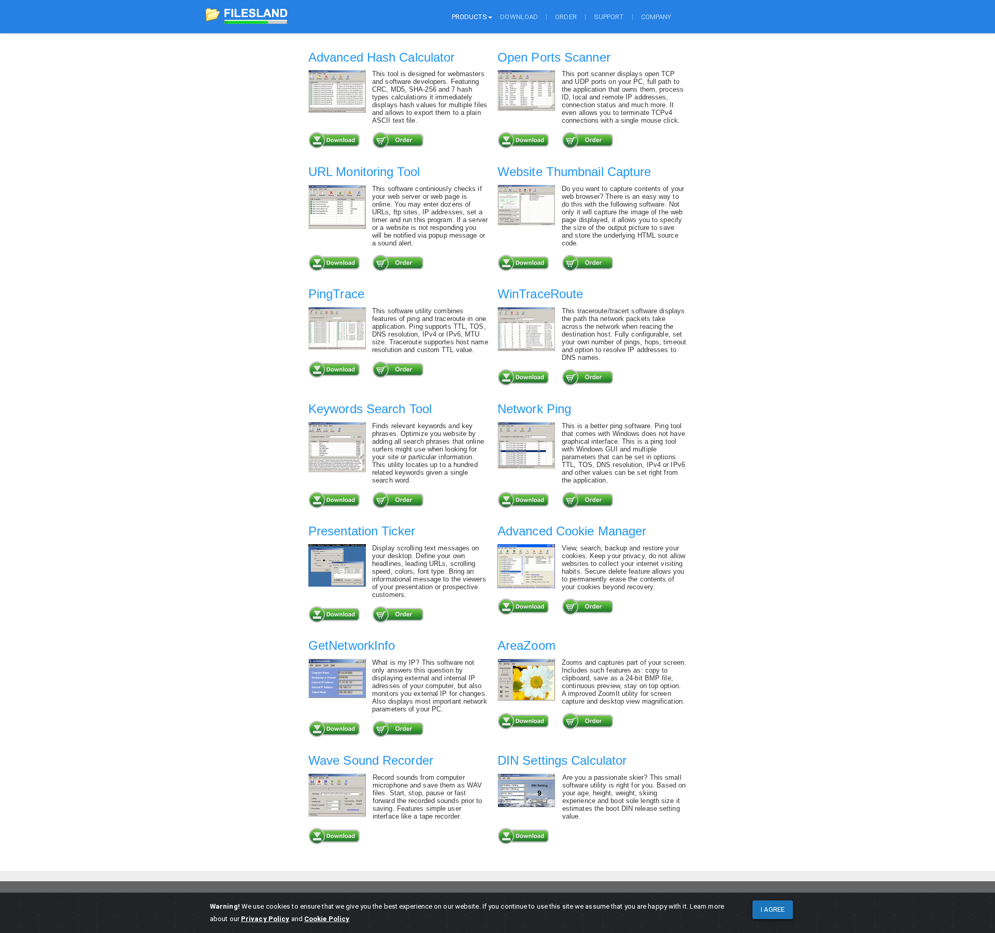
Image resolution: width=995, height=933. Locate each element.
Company (656, 17)
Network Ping (534, 409)
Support (609, 17)
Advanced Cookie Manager (571, 531)
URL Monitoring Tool (364, 172)
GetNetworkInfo (351, 645)
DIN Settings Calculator (562, 760)
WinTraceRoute (540, 294)
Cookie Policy (326, 919)
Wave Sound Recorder (370, 760)
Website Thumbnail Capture (574, 172)
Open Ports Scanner (553, 57)
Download (519, 17)
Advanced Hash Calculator (381, 57)
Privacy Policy (265, 919)
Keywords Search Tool (370, 409)
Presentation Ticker (361, 531)
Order (566, 17)
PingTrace (336, 294)
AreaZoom (526, 645)
